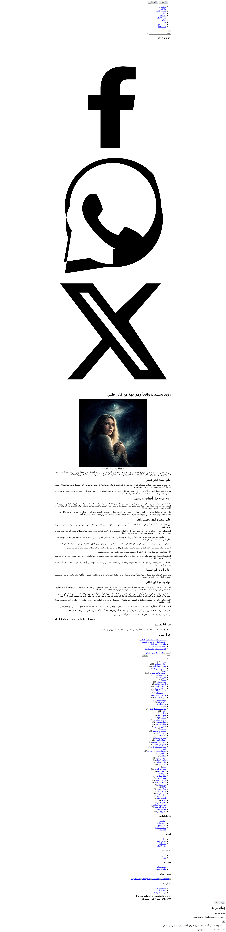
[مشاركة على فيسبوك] (113, 157)
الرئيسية (162, 821)
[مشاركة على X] (113, 388)
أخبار (164, 839)
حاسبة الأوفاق (160, 869)
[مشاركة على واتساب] (113, 273)
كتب (164, 858)
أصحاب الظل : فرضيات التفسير (153, 642)
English (163, 830)
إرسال (200, 930)
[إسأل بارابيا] (219, 902)
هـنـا (101, 630)
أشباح (148, 653)
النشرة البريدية (160, 890)
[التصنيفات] (163, 2)
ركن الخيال (161, 846)
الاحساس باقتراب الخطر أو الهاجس (152, 640)
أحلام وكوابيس (157, 653)
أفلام (164, 855)
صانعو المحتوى (160, 828)
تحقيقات (162, 844)
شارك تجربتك (161, 888)
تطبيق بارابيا (161, 867)
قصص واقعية (161, 841)
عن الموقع (162, 825)
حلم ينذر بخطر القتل (158, 644)
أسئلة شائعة (161, 823)
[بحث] (154, 2)
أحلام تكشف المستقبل (157, 646)
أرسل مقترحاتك (160, 893)
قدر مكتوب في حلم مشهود (155, 649)
